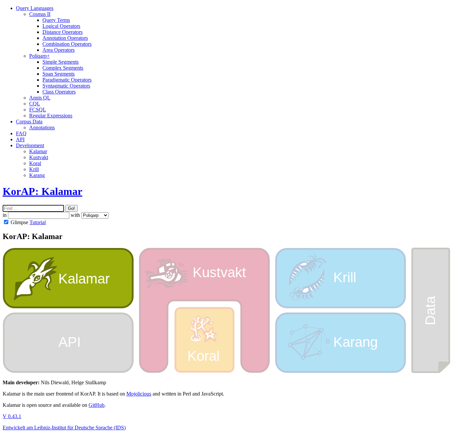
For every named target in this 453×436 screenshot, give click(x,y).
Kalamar (38, 151)
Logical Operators (61, 26)
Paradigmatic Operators (67, 80)
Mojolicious (138, 394)
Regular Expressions (50, 115)
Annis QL (39, 97)
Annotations (42, 127)
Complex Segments (62, 68)
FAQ (21, 133)
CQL (34, 103)
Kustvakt (38, 157)
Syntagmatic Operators (66, 86)
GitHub (96, 405)
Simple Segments (60, 62)
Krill (34, 169)
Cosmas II (39, 14)
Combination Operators (67, 44)
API (20, 139)
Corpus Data (29, 121)
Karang (37, 175)
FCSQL (37, 109)
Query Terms (56, 20)
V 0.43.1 (12, 416)
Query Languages (34, 8)
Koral (35, 163)
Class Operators (59, 91)
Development (30, 145)
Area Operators (58, 50)
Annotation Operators (65, 38)
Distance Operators (62, 32)
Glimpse (19, 222)
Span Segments (58, 74)
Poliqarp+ (39, 56)
